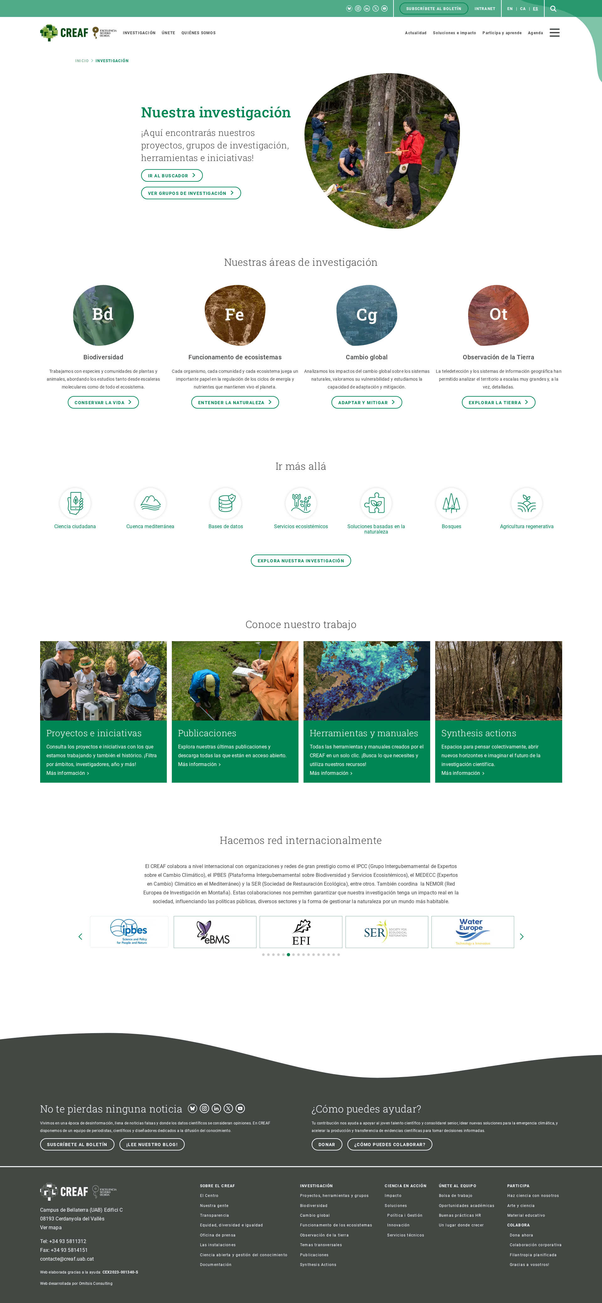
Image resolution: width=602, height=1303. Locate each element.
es (535, 9)
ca (523, 9)
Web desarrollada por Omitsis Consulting (76, 1283)
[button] (263, 954)
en (510, 9)
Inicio (82, 61)
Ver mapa (51, 1228)
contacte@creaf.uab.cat (67, 1259)
